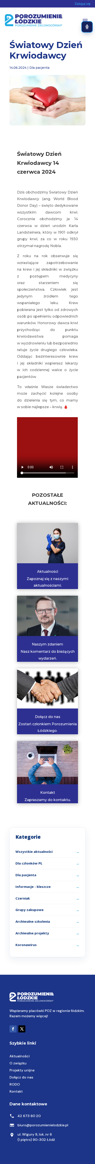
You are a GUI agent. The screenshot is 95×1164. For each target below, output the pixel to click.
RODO (15, 1084)
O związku (18, 1063)
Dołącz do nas (47, 717)
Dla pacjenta (39, 68)
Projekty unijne (22, 1070)
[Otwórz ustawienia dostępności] (87, 27)
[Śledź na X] (21, 1028)
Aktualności (47, 571)
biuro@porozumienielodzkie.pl (42, 1125)
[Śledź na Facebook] (13, 1028)
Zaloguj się (82, 4)
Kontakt (47, 792)
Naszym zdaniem (47, 644)
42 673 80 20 (29, 1116)
